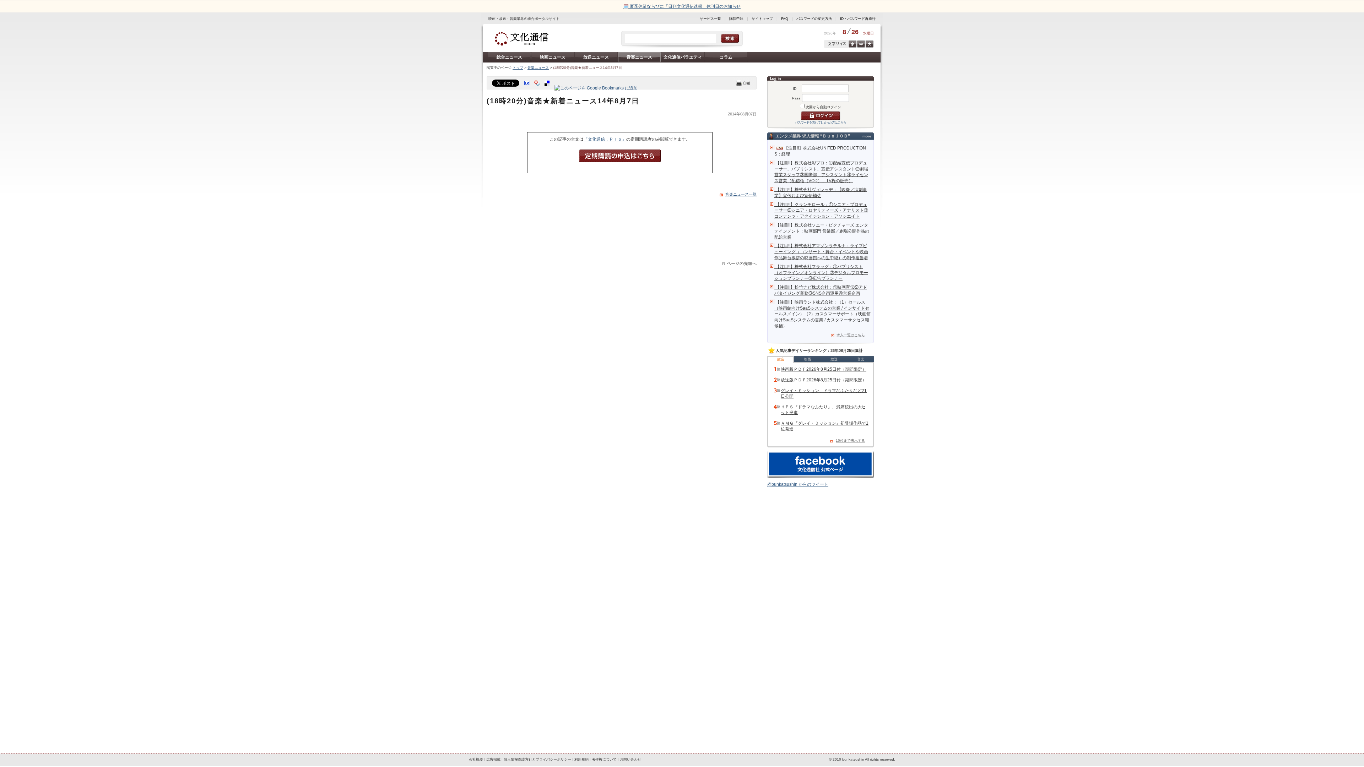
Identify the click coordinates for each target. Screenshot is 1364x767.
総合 (780, 359)
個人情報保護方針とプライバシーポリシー (537, 759)
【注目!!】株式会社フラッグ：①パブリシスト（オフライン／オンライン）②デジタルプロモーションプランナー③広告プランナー (821, 272)
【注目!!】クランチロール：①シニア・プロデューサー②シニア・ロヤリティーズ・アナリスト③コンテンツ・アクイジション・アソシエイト (821, 210)
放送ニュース (596, 57)
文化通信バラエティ (683, 57)
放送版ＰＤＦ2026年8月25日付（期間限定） (823, 379)
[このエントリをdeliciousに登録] (548, 88)
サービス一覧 (710, 19)
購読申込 (736, 19)
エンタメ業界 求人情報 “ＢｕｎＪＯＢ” (812, 136)
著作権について (604, 759)
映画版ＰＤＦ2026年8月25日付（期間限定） (823, 369)
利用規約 (581, 759)
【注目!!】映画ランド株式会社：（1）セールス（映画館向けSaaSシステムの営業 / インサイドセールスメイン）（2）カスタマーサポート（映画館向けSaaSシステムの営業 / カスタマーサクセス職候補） (822, 314)
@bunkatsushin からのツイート (797, 484)
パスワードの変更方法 (814, 19)
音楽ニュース (639, 57)
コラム (726, 57)
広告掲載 (493, 759)
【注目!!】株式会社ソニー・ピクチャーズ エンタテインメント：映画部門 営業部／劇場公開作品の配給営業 (821, 231)
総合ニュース (509, 57)
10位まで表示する (850, 440)
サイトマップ (762, 19)
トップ (518, 68)
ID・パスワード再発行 (858, 19)
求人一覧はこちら (851, 335)
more (866, 136)
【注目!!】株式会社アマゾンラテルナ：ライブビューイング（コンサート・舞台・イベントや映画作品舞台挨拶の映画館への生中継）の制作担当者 (821, 251)
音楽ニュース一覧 (741, 194)
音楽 (860, 359)
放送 (834, 359)
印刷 (743, 82)
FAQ (784, 19)
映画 (807, 359)
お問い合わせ (630, 759)
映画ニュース (552, 57)
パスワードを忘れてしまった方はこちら (820, 122)
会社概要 (476, 759)
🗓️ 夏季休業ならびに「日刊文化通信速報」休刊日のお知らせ (682, 6)
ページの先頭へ (742, 263)
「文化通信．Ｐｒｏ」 (605, 139)
